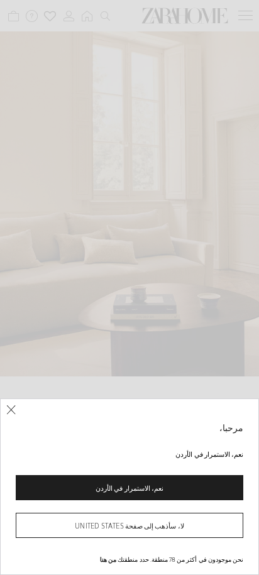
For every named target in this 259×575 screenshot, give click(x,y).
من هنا (108, 559)
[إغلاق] (11, 410)
